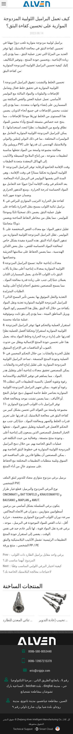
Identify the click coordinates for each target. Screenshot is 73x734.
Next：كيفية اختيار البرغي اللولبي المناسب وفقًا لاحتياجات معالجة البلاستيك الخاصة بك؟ (32, 568)
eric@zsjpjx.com (40, 670)
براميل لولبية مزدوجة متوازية (44, 42)
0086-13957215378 (40, 661)
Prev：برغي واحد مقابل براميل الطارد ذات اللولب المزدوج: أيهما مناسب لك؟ (33, 557)
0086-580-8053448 (39, 651)
